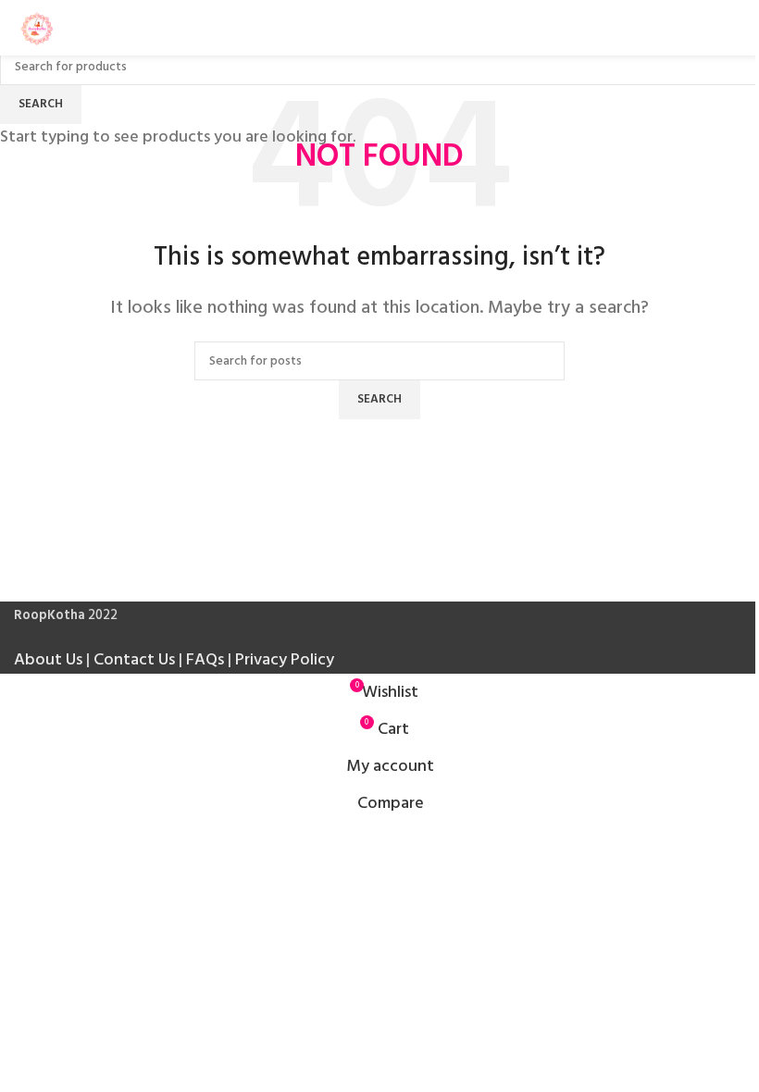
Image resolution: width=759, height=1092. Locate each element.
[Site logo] (37, 27)
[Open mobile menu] (737, 27)
